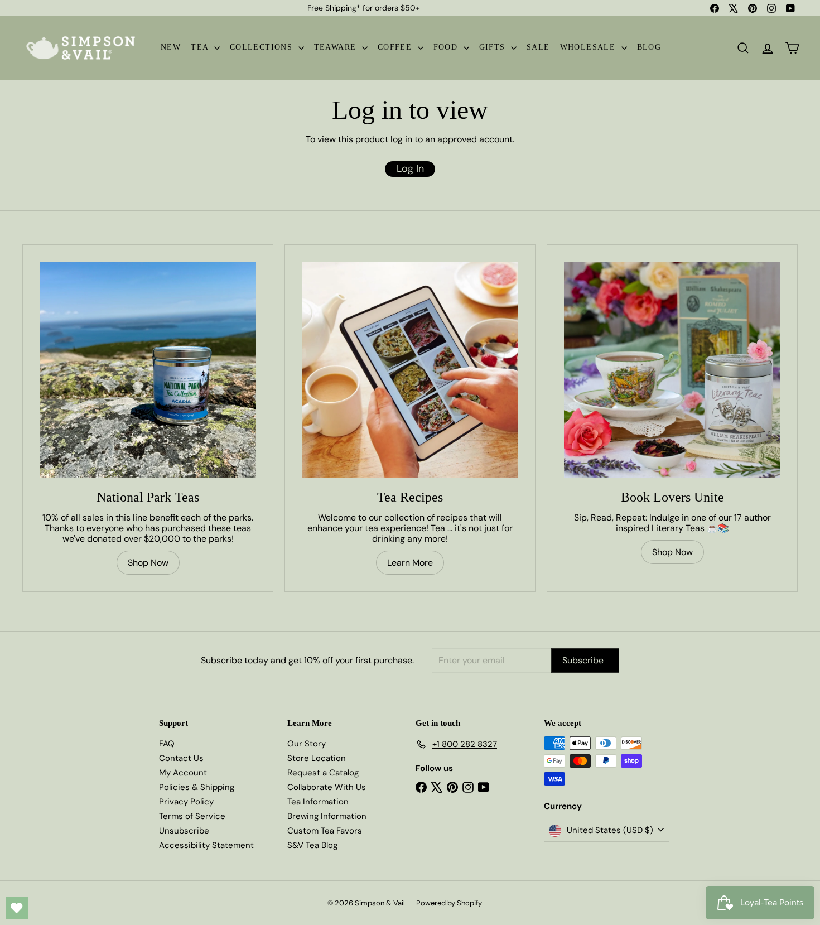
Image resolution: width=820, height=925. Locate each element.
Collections (263, 47)
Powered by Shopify (449, 903)
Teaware (336, 47)
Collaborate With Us (326, 787)
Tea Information (318, 801)
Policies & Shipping (196, 787)
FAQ (167, 743)
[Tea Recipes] (410, 370)
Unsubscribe (184, 830)
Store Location (316, 758)
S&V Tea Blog (312, 845)
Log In (410, 168)
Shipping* (342, 8)
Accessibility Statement (206, 845)
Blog (649, 47)
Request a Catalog (323, 772)
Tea (201, 47)
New (171, 47)
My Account (183, 772)
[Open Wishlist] (17, 908)
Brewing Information (326, 816)
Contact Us (181, 758)
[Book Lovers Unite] (672, 370)
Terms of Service (192, 816)
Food (447, 47)
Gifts (493, 47)
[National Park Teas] (148, 370)
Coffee (396, 47)
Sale (538, 47)
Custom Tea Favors (324, 830)
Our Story (306, 743)
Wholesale (589, 47)
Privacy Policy (186, 801)
